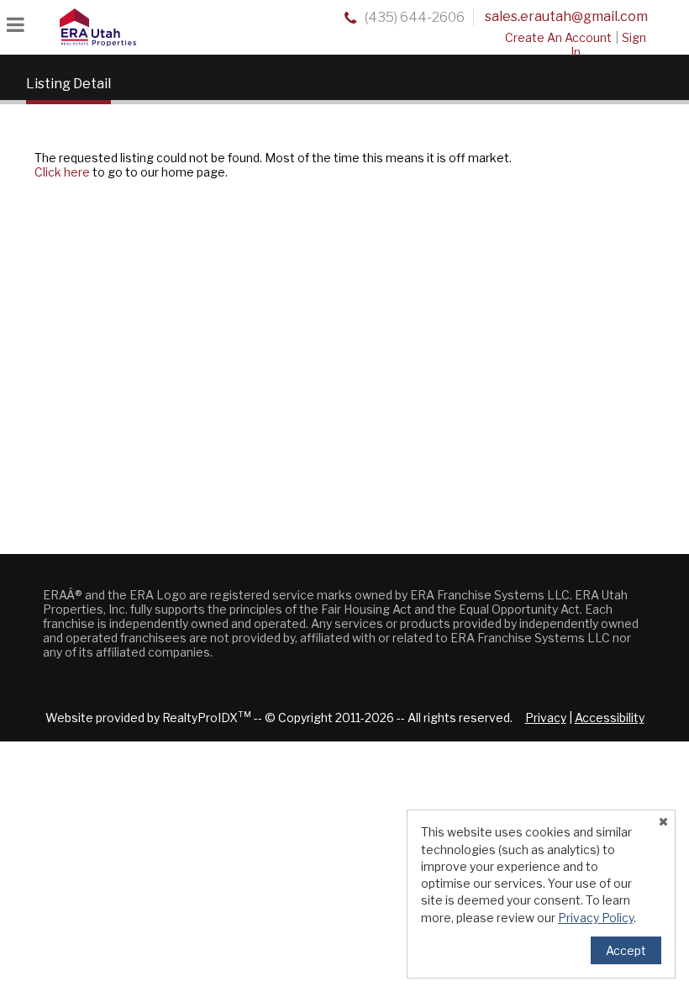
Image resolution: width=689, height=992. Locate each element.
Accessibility (609, 717)
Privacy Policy (596, 917)
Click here (62, 172)
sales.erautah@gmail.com (566, 16)
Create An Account (558, 37)
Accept (626, 950)
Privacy (545, 717)
